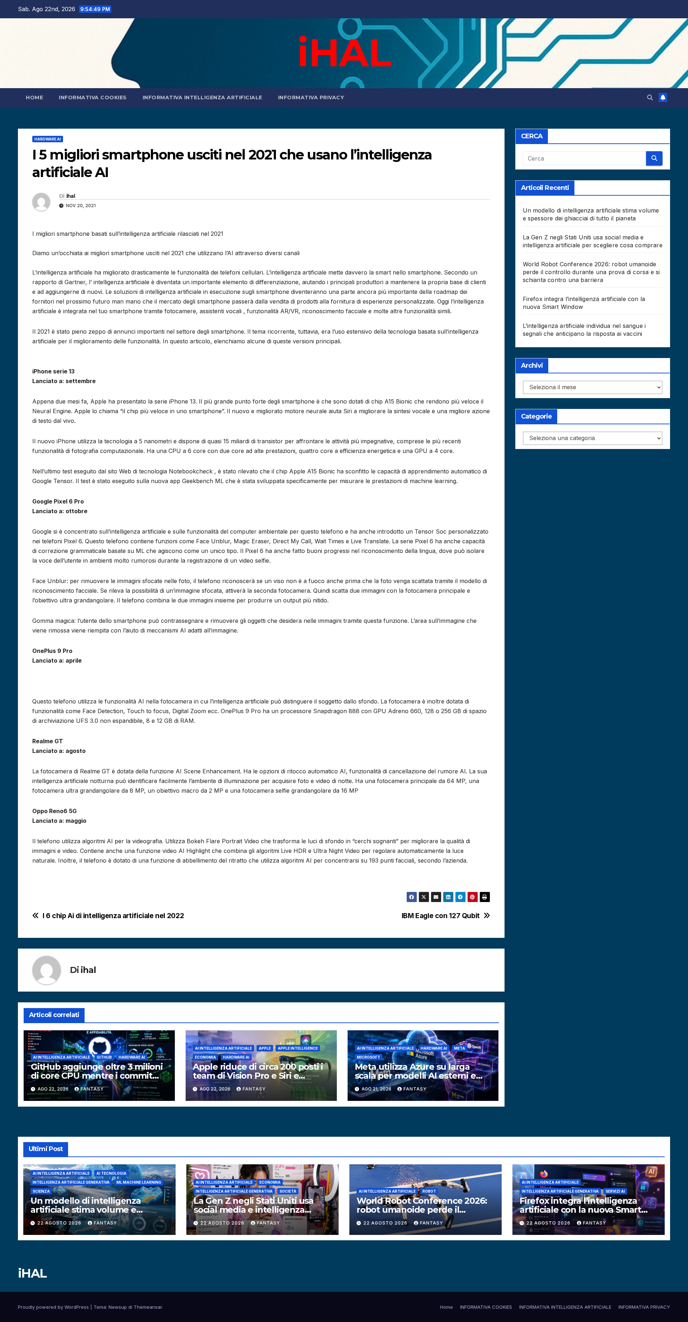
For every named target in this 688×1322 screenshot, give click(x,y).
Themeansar (148, 1307)
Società (288, 1191)
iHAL (344, 52)
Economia (205, 1057)
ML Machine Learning (138, 1182)
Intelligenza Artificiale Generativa (71, 1182)
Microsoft (368, 1057)
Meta (459, 1048)
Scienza (41, 1191)
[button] (650, 97)
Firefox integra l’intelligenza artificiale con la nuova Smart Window (580, 1209)
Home (34, 97)
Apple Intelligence (298, 1048)
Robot (429, 1191)
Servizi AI (615, 1191)
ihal (70, 196)
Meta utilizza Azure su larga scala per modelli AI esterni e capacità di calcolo (415, 1075)
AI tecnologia (111, 1173)
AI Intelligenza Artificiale (61, 1057)
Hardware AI (47, 139)
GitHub (104, 1057)
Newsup (118, 1307)
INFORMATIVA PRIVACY (311, 97)
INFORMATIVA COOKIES (93, 97)
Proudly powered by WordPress (54, 1307)
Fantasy (92, 1089)
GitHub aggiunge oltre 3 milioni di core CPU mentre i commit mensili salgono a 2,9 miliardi (97, 1075)
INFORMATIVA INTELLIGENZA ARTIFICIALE (202, 97)
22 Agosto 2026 (60, 1223)
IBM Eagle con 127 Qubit (441, 916)
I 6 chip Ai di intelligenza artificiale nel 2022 (113, 916)
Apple (265, 1048)
